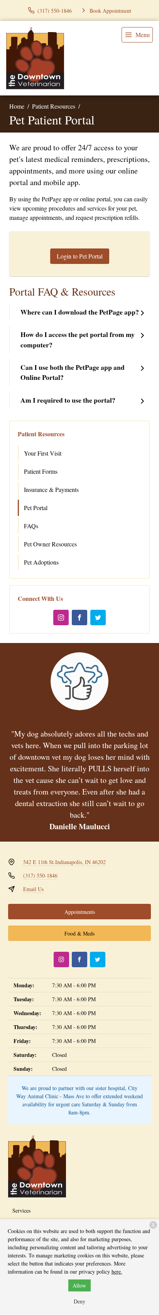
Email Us (33, 889)
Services (21, 1210)
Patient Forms (41, 471)
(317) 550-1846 (40, 875)
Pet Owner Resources (50, 544)
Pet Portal (35, 508)
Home (16, 106)
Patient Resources (53, 106)
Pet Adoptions (41, 562)
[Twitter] (98, 617)
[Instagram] (61, 617)
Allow (79, 1285)
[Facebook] (79, 617)
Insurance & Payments (51, 489)
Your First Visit (42, 453)
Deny (79, 1301)
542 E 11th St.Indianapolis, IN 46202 (64, 862)
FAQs (31, 526)
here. (117, 1271)
